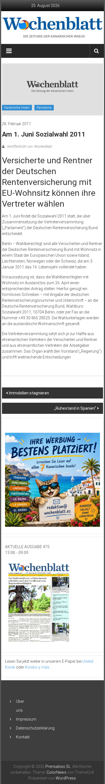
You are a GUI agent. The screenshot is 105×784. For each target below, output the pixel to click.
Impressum (26, 719)
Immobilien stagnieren (29, 393)
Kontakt (23, 737)
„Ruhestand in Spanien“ (75, 408)
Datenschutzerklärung (35, 728)
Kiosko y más (37, 667)
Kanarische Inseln (17, 108)
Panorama (44, 108)
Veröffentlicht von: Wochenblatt (29, 147)
